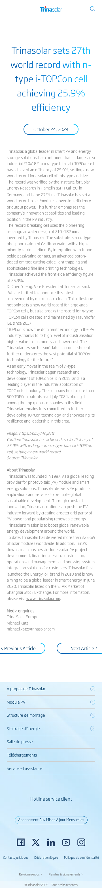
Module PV (16, 702)
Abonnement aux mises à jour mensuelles (51, 819)
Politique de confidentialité (81, 857)
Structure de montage (26, 715)
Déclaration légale (46, 857)
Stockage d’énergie (23, 728)
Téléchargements (22, 755)
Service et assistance (24, 768)
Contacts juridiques (15, 857)
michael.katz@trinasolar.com (31, 629)
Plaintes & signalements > (66, 874)
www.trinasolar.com (43, 598)
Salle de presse (20, 741)
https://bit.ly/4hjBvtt (36, 433)
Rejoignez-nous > (30, 874)
